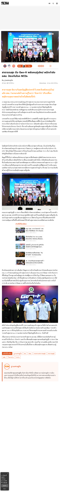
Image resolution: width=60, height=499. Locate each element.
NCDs (18, 357)
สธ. (25, 353)
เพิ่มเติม (5, 482)
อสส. (4, 357)
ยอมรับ (4, 485)
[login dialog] (57, 3)
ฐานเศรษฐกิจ (18, 353)
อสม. (30, 353)
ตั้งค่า (4, 488)
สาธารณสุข (51, 353)
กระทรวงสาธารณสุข (39, 353)
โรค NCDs (11, 357)
